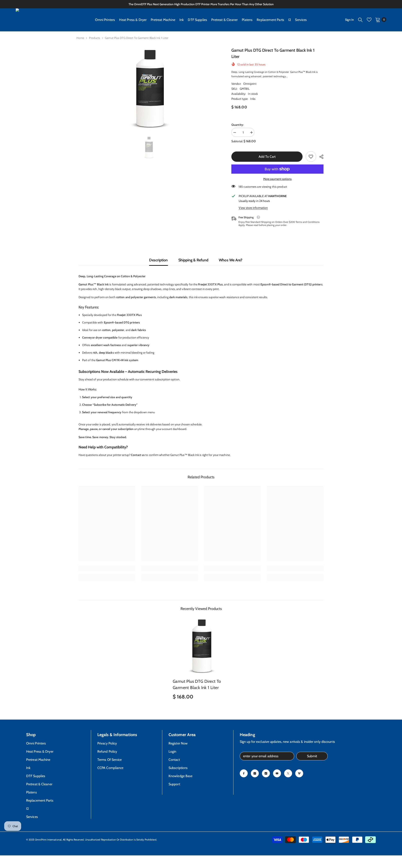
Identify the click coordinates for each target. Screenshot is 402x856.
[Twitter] (288, 773)
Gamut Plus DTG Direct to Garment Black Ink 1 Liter (197, 684)
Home (80, 38)
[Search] (360, 20)
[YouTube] (277, 773)
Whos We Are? (230, 260)
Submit (312, 756)
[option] (149, 88)
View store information (253, 208)
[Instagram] (255, 773)
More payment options (277, 179)
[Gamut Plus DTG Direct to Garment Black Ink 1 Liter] (201, 645)
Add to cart (267, 157)
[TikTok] (266, 773)
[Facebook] (244, 773)
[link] (311, 156)
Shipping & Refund (193, 260)
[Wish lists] (369, 19)
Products (94, 38)
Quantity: (237, 125)
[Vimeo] (299, 773)
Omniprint (249, 84)
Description (158, 260)
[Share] (319, 157)
